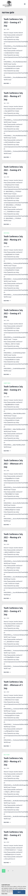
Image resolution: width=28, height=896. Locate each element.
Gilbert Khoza (7, 383)
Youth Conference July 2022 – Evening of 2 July (13, 835)
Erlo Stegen (6, 755)
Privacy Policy (4, 893)
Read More (7, 83)
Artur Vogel (6, 233)
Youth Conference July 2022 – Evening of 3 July (13, 611)
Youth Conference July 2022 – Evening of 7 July (13, 22)
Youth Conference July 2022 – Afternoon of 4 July (13, 463)
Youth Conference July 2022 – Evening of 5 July (13, 313)
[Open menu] (24, 4)
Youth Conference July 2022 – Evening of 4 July (13, 390)
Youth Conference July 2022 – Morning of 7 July (13, 96)
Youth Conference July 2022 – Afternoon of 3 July (13, 685)
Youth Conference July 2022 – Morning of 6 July (13, 239)
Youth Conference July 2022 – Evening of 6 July (13, 170)
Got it (19, 892)
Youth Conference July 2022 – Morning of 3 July (13, 761)
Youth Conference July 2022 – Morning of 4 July (13, 537)
